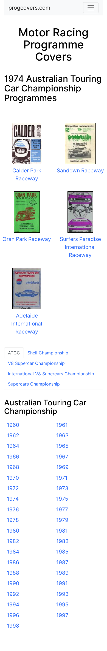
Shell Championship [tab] (47, 353)
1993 (62, 594)
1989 (62, 572)
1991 (62, 583)
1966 (13, 456)
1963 (62, 435)
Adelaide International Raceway (26, 323)
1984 (13, 551)
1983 (62, 541)
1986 (13, 562)
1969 (62, 467)
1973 (62, 488)
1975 (62, 498)
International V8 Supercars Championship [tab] (51, 373)
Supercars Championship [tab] (34, 384)
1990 (13, 583)
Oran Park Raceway (26, 239)
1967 (62, 456)
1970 (13, 477)
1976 (13, 509)
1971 (61, 477)
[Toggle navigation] (90, 7)
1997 (62, 615)
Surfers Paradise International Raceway (80, 247)
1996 (13, 615)
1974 (13, 498)
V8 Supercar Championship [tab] (36, 363)
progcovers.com (29, 7)
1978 (13, 520)
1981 (62, 530)
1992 (13, 594)
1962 (13, 435)
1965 (62, 446)
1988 (13, 572)
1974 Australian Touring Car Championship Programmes (53, 88)
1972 (13, 488)
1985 (62, 551)
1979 (62, 520)
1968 (13, 467)
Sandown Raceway (80, 170)
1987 (62, 562)
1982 (13, 541)
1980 (13, 530)
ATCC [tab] (14, 353)
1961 (62, 425)
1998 (13, 625)
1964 (13, 446)
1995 (62, 604)
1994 (13, 604)
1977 (62, 509)
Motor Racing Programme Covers (53, 44)
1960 (13, 425)
